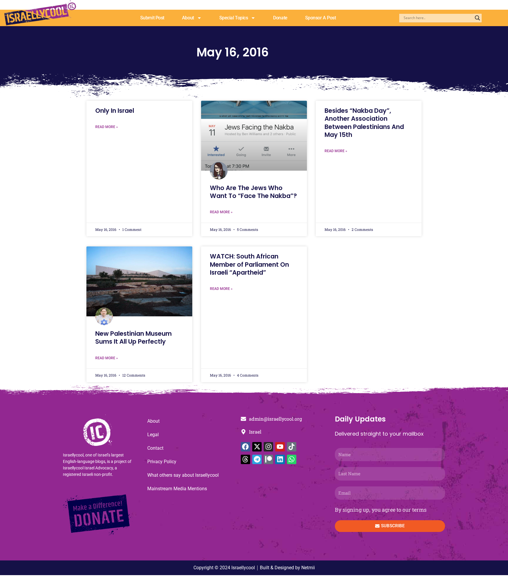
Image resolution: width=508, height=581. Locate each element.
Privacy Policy (161, 461)
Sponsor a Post (320, 18)
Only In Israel (114, 110)
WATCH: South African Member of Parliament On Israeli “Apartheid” (249, 264)
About (188, 18)
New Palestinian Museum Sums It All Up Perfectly (133, 337)
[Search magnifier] (477, 18)
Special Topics (233, 18)
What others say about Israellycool (183, 475)
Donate (280, 18)
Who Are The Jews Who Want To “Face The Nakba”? (253, 192)
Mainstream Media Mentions (177, 488)
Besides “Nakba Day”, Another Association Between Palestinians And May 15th (364, 122)
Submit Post (152, 18)
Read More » (106, 127)
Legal (153, 434)
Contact (155, 448)
